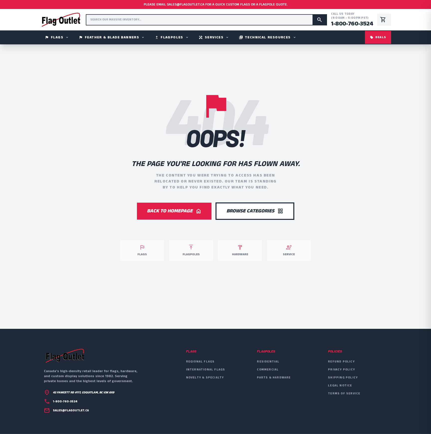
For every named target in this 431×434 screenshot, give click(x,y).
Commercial (268, 369)
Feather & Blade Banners (112, 37)
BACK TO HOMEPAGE (174, 211)
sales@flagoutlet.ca (71, 411)
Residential (268, 361)
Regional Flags (200, 361)
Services (214, 37)
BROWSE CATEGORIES (254, 211)
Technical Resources (267, 37)
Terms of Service (344, 393)
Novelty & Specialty (205, 377)
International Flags (205, 369)
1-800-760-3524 (352, 23)
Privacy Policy (341, 369)
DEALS (378, 37)
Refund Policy (341, 361)
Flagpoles (172, 37)
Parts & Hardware (274, 377)
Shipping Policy (343, 377)
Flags (57, 37)
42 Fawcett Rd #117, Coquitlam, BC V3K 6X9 (83, 393)
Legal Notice (340, 385)
